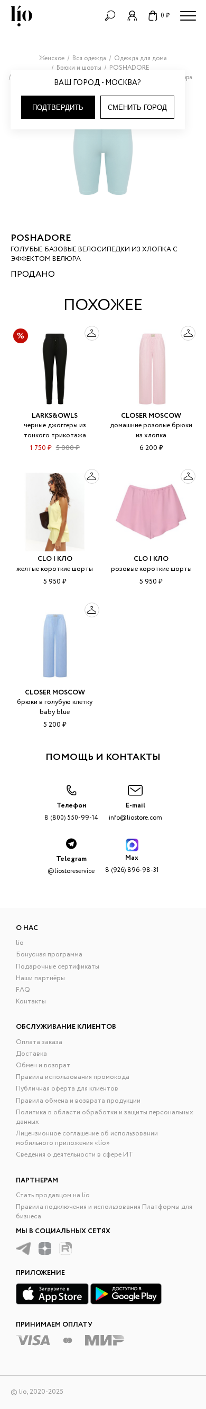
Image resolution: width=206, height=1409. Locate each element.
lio (20, 943)
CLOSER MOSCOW (151, 416)
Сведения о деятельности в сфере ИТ (74, 1155)
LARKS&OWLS (55, 416)
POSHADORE (41, 238)
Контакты (31, 1002)
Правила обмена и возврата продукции (78, 1101)
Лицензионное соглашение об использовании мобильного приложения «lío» (87, 1138)
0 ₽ (165, 15)
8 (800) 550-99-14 (71, 811)
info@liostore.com (135, 811)
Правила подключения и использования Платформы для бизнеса (104, 1212)
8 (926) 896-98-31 (131, 864)
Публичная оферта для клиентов (67, 1089)
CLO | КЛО (55, 559)
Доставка (31, 1054)
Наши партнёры (40, 978)
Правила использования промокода (72, 1077)
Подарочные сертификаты (57, 967)
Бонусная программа (49, 955)
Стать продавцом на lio (53, 1195)
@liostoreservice (71, 865)
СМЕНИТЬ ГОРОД (137, 107)
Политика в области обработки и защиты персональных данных (104, 1117)
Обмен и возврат (43, 1065)
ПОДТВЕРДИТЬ (57, 107)
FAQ (23, 990)
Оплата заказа (39, 1042)
